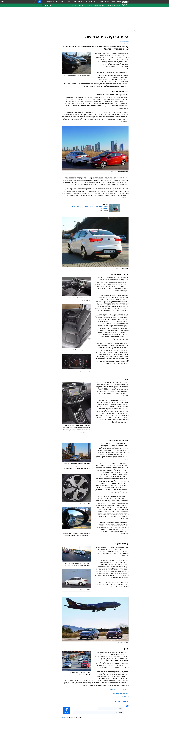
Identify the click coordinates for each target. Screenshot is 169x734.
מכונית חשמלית (82, 5)
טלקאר (124, 697)
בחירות (107, 1)
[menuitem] (118, 2)
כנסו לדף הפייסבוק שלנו (120, 694)
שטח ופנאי (90, 5)
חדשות (119, 1)
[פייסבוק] (43, 5)
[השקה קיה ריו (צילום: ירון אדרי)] (95, 243)
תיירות (74, 1)
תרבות (101, 1)
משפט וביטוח (97, 5)
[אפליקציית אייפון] (48, 5)
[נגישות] (2, 2)
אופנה (61, 1)
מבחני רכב (110, 5)
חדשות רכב (117, 5)
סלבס (95, 1)
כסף (90, 1)
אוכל (85, 1)
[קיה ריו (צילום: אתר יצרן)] (95, 620)
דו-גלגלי (104, 5)
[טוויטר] (45, 5)
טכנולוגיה (67, 1)
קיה (128, 697)
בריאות (80, 1)
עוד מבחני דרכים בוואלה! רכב (118, 689)
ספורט (113, 1)
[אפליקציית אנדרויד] (50, 5)
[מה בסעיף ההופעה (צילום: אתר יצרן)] (95, 149)
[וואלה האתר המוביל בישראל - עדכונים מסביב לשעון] (125, 2)
